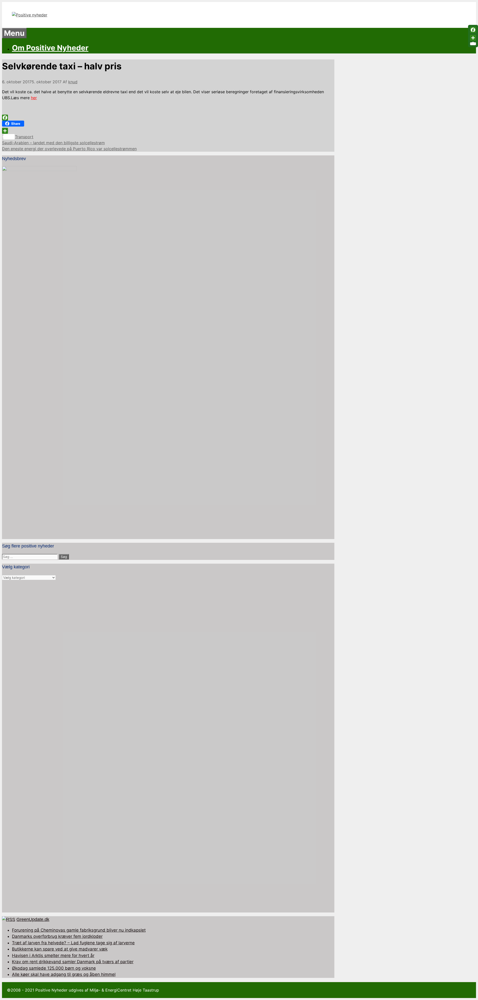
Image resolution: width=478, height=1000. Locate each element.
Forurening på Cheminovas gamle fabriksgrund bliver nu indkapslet (79, 930)
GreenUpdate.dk (32, 919)
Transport (24, 136)
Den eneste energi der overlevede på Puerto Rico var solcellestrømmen (69, 148)
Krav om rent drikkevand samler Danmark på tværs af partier (72, 961)
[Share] (168, 131)
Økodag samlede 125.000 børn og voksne (54, 968)
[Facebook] (168, 118)
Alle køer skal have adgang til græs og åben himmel (64, 974)
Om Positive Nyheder (50, 47)
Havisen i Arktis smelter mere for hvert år (53, 955)
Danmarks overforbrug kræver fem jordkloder (57, 936)
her (34, 97)
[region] (168, 746)
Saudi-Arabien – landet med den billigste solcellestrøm (53, 142)
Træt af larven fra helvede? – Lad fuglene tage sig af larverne (73, 942)
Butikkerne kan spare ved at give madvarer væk (60, 949)
